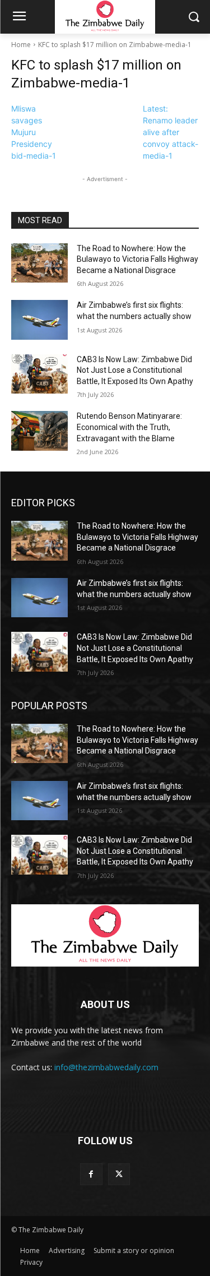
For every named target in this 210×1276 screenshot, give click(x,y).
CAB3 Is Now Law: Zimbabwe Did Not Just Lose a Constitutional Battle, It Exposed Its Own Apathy (135, 370)
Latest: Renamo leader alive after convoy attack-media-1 (170, 132)
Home (21, 44)
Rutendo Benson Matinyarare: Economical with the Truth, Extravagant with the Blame (129, 427)
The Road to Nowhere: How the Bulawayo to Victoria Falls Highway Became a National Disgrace (137, 259)
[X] (119, 1174)
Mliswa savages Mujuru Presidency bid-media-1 (33, 132)
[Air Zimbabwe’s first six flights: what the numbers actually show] (39, 319)
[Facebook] (91, 1174)
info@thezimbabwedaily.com (106, 1067)
